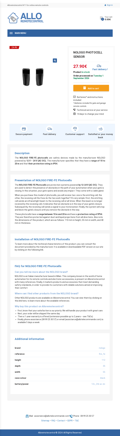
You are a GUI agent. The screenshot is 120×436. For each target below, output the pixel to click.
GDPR (70, 420)
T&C (77, 420)
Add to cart (93, 88)
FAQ (53, 420)
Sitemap (45, 420)
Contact (61, 420)
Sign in (109, 5)
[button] (55, 60)
